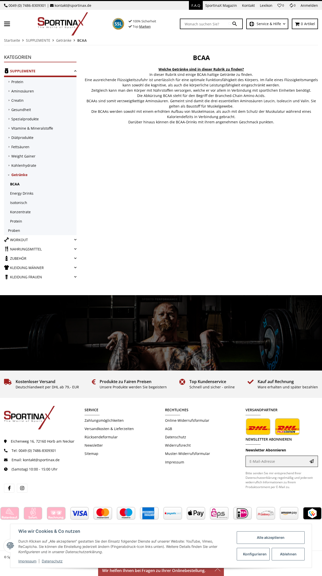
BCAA (15, 184)
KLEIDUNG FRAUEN (26, 277)
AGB (168, 428)
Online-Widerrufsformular (187, 420)
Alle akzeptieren (271, 537)
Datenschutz (52, 561)
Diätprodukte (22, 137)
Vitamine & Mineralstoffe (32, 128)
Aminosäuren (22, 91)
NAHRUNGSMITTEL (26, 249)
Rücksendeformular (101, 437)
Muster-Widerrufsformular (187, 453)
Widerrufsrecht (178, 445)
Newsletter (94, 445)
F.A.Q (195, 5)
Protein (17, 81)
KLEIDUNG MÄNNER (27, 267)
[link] (40, 71)
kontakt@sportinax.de (73, 5)
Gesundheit (21, 109)
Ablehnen (288, 554)
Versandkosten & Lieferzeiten (109, 428)
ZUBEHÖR (18, 258)
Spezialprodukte (25, 119)
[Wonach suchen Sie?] (235, 24)
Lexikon (266, 5)
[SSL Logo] (118, 24)
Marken (145, 26)
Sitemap (91, 453)
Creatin (17, 100)
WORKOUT (19, 239)
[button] (281, 6)
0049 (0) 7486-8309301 (27, 5)
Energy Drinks (21, 193)
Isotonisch (18, 202)
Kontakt (248, 5)
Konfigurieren (255, 554)
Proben (14, 230)
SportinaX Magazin (221, 5)
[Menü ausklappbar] (7, 24)
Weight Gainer (23, 156)
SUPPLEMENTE (22, 71)
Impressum (27, 561)
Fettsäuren (20, 146)
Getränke (19, 174)
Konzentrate (20, 212)
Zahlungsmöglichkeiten (104, 420)
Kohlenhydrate (23, 165)
